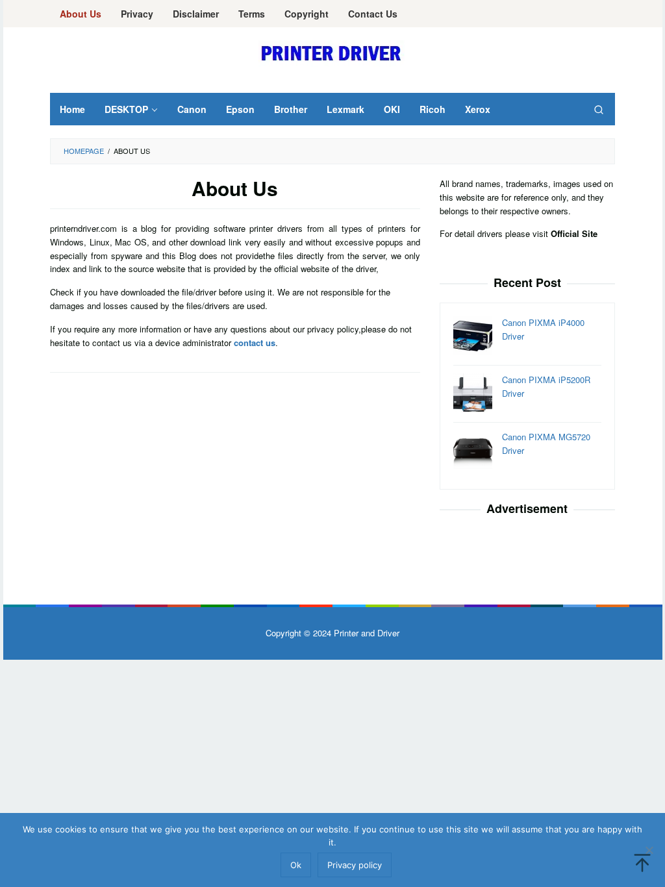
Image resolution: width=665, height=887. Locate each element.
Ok (295, 865)
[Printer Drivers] (332, 52)
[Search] (599, 109)
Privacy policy (354, 865)
